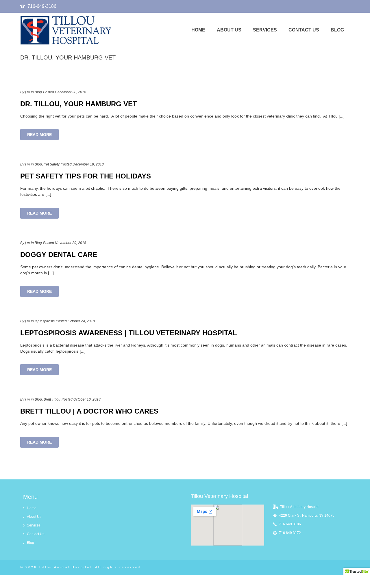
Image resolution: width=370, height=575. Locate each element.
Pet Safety (52, 164)
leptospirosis (45, 321)
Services (265, 29)
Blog (337, 29)
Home (198, 29)
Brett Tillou (52, 399)
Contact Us (303, 29)
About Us (229, 29)
